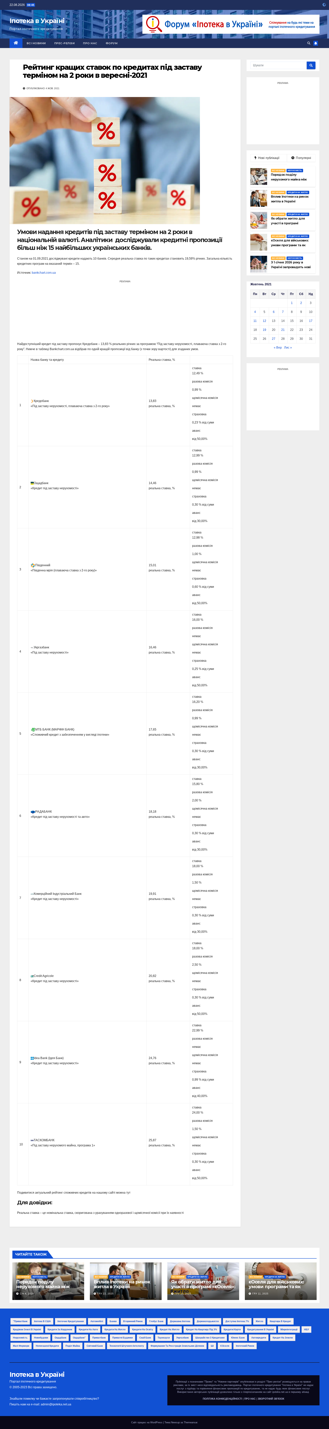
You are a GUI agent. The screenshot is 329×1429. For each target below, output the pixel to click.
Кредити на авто (88, 1329)
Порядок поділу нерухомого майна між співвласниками (43, 1286)
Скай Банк (145, 1337)
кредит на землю (283, 1337)
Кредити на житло (298, 192)
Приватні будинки (122, 1337)
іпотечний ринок (245, 1346)
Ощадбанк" (79, 1337)
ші (212, 1346)
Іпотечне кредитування (70, 1321)
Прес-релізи (64, 43)
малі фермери (21, 1346)
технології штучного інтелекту (126, 1346)
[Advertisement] (125, 311)
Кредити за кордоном (60, 1329)
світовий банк (95, 1346)
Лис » (288, 347)
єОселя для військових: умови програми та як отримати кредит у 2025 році (277, 1289)
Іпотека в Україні (37, 21)
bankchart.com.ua (44, 272)
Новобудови (41, 1337)
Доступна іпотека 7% (237, 1321)
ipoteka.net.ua (280, 1392)
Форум (112, 43)
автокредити (258, 1337)
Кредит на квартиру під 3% (201, 1329)
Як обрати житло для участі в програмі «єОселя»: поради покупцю (203, 1286)
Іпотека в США (42, 1321)
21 (283, 329)
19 (264, 329)
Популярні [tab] (303, 158)
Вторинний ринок (133, 1321)
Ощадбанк (60, 1337)
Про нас (90, 43)
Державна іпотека (180, 1321)
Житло (259, 1321)
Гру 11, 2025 (260, 1293)
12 (264, 320)
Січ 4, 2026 (27, 1293)
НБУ (306, 1329)
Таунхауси (164, 1337)
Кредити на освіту (142, 1329)
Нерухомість (295, 170)
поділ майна (72, 1346)
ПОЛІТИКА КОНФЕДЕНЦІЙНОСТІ (222, 1398)
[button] (308, 43)
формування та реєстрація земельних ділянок (177, 1346)
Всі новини (36, 43)
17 (310, 320)
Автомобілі (96, 1321)
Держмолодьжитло (208, 1321)
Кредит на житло (169, 1329)
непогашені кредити (47, 1346)
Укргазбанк (182, 1337)
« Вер (278, 347)
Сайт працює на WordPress (147, 1422)
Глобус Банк (156, 1321)
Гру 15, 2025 (183, 1293)
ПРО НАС (250, 1398)
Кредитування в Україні (260, 1329)
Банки (113, 1321)
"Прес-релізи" (274, 1381)
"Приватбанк (20, 1321)
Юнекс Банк (238, 1337)
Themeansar (190, 1422)
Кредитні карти (232, 1329)
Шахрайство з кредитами (209, 1337)
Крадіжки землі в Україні (27, 1329)
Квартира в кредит (280, 1321)
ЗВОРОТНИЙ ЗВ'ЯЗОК (271, 1398)
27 (273, 338)
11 (255, 320)
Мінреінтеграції (288, 1329)
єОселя (224, 1346)
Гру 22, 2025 (105, 1293)
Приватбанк (99, 1337)
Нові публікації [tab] (270, 158)
